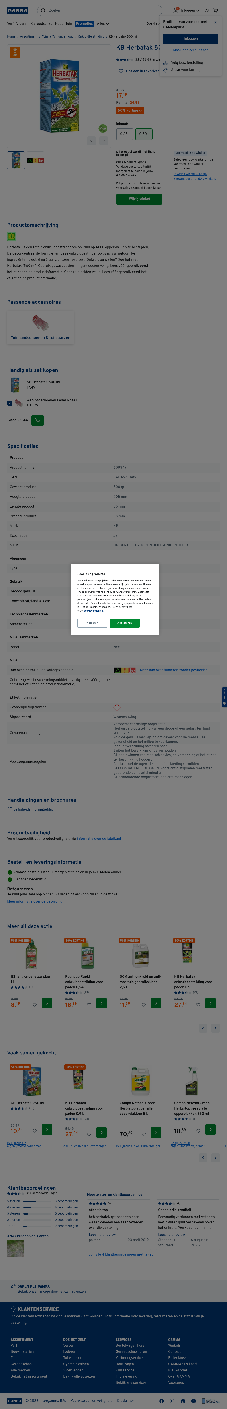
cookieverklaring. (94, 611)
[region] (115, 599)
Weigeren (92, 623)
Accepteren (124, 623)
